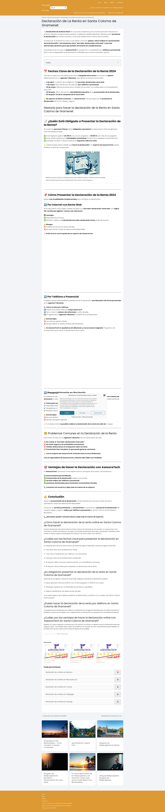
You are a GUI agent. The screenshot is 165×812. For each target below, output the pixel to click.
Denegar (82, 413)
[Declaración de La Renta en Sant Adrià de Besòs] (108, 651)
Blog (105, 3)
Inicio (99, 3)
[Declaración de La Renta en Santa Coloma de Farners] (56, 651)
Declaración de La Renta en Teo (111, 716)
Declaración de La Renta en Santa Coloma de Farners (54, 659)
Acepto (67, 413)
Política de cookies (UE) (115, 13)
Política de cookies (76, 417)
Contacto (120, 3)
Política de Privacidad (87, 417)
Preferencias (98, 413)
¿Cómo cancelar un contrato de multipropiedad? (106, 8)
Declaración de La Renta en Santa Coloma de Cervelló (80, 659)
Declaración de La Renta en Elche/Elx (55, 716)
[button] (104, 395)
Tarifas (111, 3)
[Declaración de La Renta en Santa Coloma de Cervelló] (82, 651)
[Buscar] (65, 7)
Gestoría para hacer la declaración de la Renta (89, 13)
